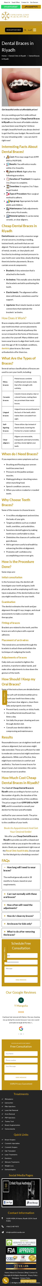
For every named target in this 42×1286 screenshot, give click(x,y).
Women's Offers (4, 953)
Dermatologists (10, 1169)
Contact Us (25, 2)
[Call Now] (5, 1280)
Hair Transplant (10, 1151)
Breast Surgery (10, 1140)
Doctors (21, 1272)
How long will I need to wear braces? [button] (19, 869)
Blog (26, 1272)
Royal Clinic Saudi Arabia (17, 850)
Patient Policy (25, 1278)
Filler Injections (10, 1106)
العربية (30, 30)
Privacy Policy (32, 1275)
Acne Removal (10, 1114)
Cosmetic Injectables (12, 1143)
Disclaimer (15, 1278)
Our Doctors (34, 2)
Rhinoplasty (9, 1099)
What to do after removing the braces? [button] (19, 933)
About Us (7, 2)
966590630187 (11, 7)
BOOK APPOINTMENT (14, 30)
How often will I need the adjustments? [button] (17, 906)
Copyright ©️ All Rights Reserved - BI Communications (21, 1283)
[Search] (25, 30)
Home (4, 56)
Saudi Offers (16, 2)
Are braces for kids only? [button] (19, 923)
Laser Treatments (11, 1155)
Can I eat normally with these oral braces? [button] (20, 895)
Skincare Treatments (12, 1162)
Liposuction (9, 1103)
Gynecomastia (10, 1129)
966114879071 (32, 7)
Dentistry (8, 1158)
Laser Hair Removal (11, 1110)
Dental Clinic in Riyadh (17, 56)
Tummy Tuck (9, 1121)
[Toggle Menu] (34, 30)
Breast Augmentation (12, 1125)
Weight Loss (9, 1166)
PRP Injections (10, 1118)
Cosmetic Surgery (11, 1147)
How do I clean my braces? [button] (20, 916)
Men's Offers (4, 697)
